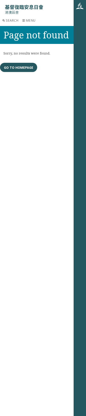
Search (12, 20)
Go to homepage (18, 67)
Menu (31, 20)
